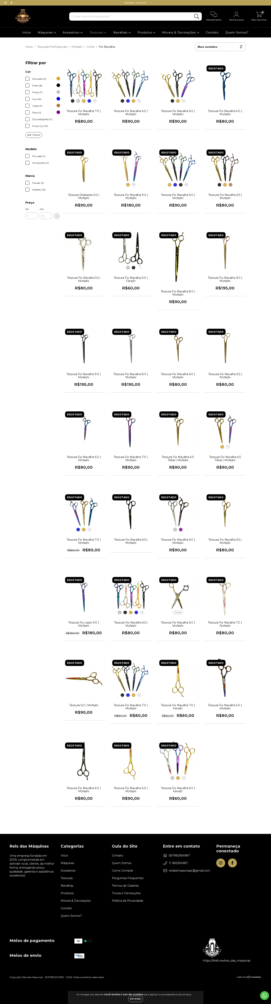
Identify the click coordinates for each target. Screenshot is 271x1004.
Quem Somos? (237, 32)
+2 (139, 101)
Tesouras (96, 32)
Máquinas (46, 32)
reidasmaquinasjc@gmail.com (189, 870)
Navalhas (120, 32)
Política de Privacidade (127, 900)
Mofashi (76, 47)
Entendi (135, 999)
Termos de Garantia (125, 885)
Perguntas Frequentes (127, 878)
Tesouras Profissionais (52, 47)
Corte (90, 47)
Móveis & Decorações (179, 32)
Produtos (145, 32)
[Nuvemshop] (249, 977)
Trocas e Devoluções (126, 893)
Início (26, 32)
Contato (212, 32)
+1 (95, 101)
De (27, 209)
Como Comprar (122, 870)
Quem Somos (121, 863)
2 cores (178, 612)
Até (42, 209)
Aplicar (57, 216)
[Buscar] (196, 16)
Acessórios (71, 32)
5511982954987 (179, 855)
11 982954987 (178, 863)
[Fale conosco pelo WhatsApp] (264, 995)
